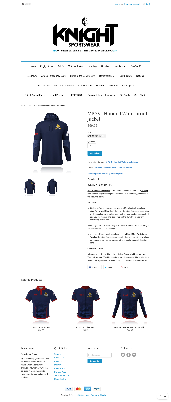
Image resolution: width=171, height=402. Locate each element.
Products (32, 105)
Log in (118, 4)
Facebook (128, 355)
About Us (58, 361)
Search (57, 354)
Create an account (132, 4)
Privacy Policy (60, 372)
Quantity (91, 141)
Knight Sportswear (82, 395)
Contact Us (59, 358)
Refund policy (60, 379)
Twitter (123, 355)
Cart (148, 4)
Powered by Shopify (98, 395)
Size (89, 132)
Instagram (134, 355)
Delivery (57, 365)
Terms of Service (61, 375)
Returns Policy (60, 368)
